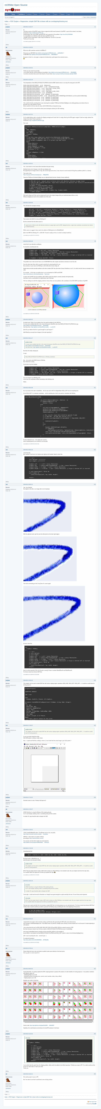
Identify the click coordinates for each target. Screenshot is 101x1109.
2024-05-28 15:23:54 (28, 1033)
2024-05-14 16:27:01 (28, 114)
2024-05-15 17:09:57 (28, 725)
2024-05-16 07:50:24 (28, 918)
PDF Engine (14, 21)
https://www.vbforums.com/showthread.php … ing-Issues (36, 274)
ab (6, 47)
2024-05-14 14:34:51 (28, 67)
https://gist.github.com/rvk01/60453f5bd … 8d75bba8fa (35, 939)
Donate (35, 14)
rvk (7, 79)
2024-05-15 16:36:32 (28, 680)
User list (42, 14)
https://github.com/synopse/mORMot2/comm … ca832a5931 (49, 53)
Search (55, 14)
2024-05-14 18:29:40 (28, 202)
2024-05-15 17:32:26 (28, 848)
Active (88, 17)
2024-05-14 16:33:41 (28, 163)
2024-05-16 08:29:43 (28, 968)
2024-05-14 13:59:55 (28, 47)
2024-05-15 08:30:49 (28, 241)
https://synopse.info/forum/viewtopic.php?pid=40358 (65, 73)
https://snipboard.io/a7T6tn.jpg (36, 32)
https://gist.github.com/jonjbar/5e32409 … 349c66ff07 (42, 1025)
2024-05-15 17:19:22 (28, 797)
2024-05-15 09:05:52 (28, 319)
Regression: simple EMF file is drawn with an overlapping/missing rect (44, 21)
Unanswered (93, 17)
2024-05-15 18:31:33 (28, 880)
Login (68, 14)
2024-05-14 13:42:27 (28, 26)
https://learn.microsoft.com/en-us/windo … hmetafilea (35, 834)
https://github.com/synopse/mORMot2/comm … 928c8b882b (43, 54)
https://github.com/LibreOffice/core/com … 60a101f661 (35, 325)
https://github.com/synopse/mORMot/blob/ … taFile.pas (36, 842)
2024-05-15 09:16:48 (28, 387)
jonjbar (8, 27)
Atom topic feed (92, 1101)
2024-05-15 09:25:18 (28, 449)
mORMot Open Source (16, 5)
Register (62, 14)
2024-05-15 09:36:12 (28, 484)
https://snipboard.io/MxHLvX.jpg (36, 120)
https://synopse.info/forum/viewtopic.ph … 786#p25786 (36, 174)
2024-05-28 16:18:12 (28, 1074)
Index (6, 14)
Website (9, 61)
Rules (48, 14)
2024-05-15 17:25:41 (28, 829)
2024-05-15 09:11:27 (28, 338)
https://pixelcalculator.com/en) (36, 838)
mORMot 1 (29, 14)
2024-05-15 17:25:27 (28, 809)
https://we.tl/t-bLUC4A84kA (66, 34)
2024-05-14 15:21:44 (28, 79)
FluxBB (94, 1103)
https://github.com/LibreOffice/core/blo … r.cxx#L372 (43, 327)
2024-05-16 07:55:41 (28, 948)
